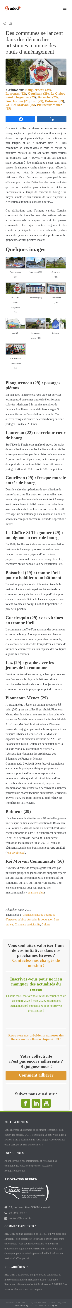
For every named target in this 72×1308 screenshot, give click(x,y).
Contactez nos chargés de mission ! (36, 963)
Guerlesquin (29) (18, 101)
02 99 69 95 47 (18, 1212)
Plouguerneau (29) (38, 90)
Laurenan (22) (16, 93)
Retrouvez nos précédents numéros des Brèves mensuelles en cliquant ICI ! (36, 1037)
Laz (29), (37, 101)
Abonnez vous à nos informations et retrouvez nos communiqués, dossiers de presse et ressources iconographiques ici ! (30, 1165)
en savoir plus (16, 852)
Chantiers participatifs (27, 924)
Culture (46, 924)
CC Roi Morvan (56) (20, 105)
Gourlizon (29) (38, 93)
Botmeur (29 (54, 101)
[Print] (12, 23)
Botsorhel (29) (48, 97)
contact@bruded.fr (20, 1218)
